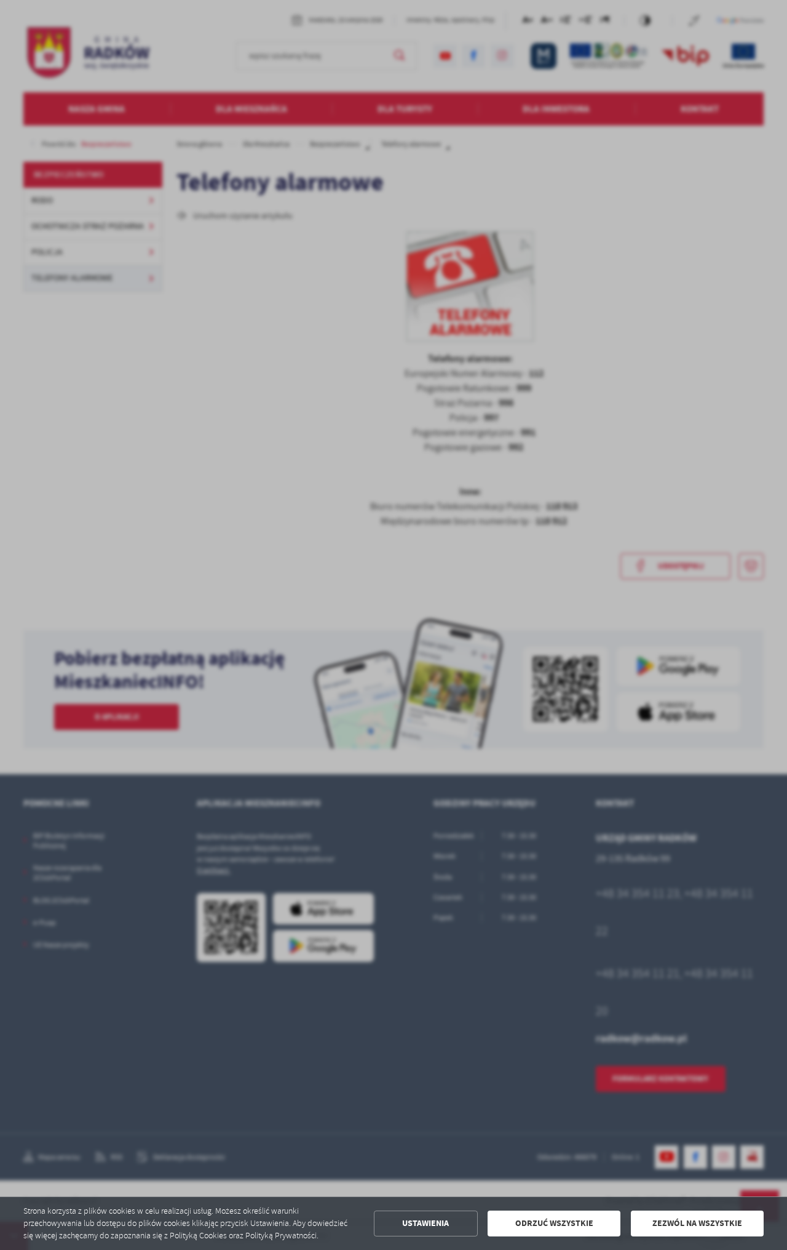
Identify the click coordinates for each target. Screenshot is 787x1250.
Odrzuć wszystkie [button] (554, 1223)
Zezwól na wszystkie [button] (697, 1223)
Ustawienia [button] (425, 1223)
